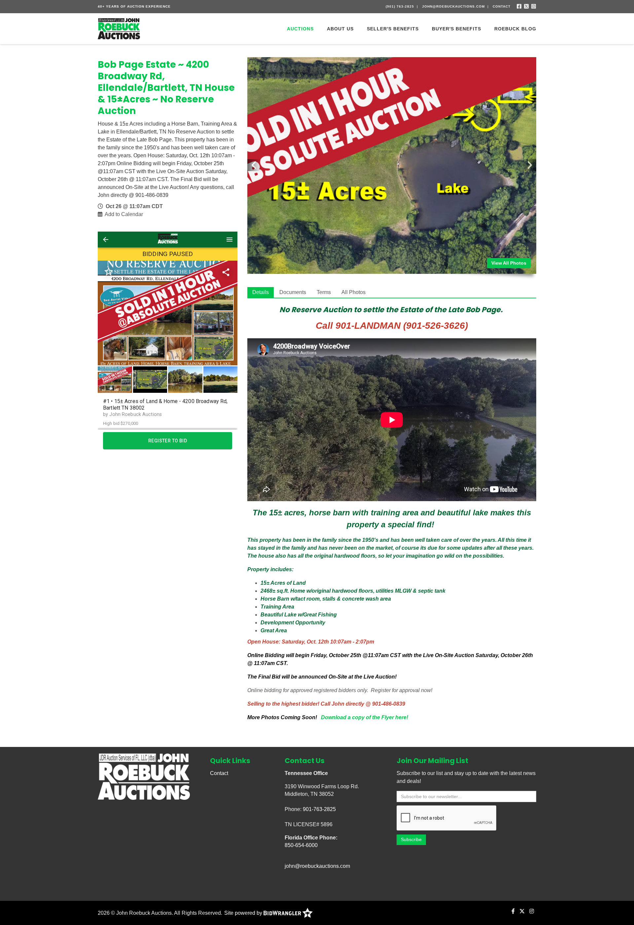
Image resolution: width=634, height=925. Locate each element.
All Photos (353, 292)
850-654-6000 (301, 845)
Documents (292, 292)
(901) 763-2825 (400, 6)
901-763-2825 (319, 809)
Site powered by (244, 913)
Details (260, 292)
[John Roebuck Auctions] (119, 28)
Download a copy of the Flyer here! (364, 717)
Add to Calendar (124, 214)
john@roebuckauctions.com (453, 6)
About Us (340, 28)
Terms (324, 292)
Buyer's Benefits (456, 28)
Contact (502, 6)
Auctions (300, 28)
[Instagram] (533, 6)
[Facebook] (519, 6)
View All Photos (508, 263)
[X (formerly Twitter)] (526, 6)
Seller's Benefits (393, 28)
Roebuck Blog (515, 28)
